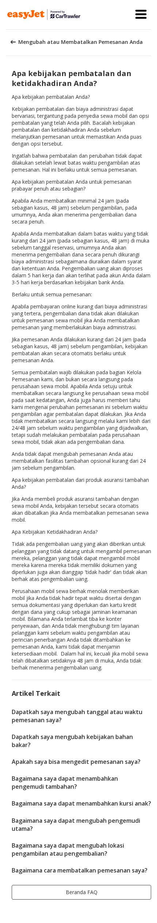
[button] (141, 14)
